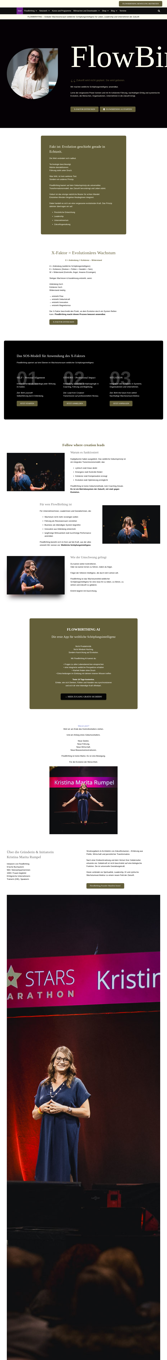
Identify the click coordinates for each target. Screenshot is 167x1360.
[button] (36, 11)
